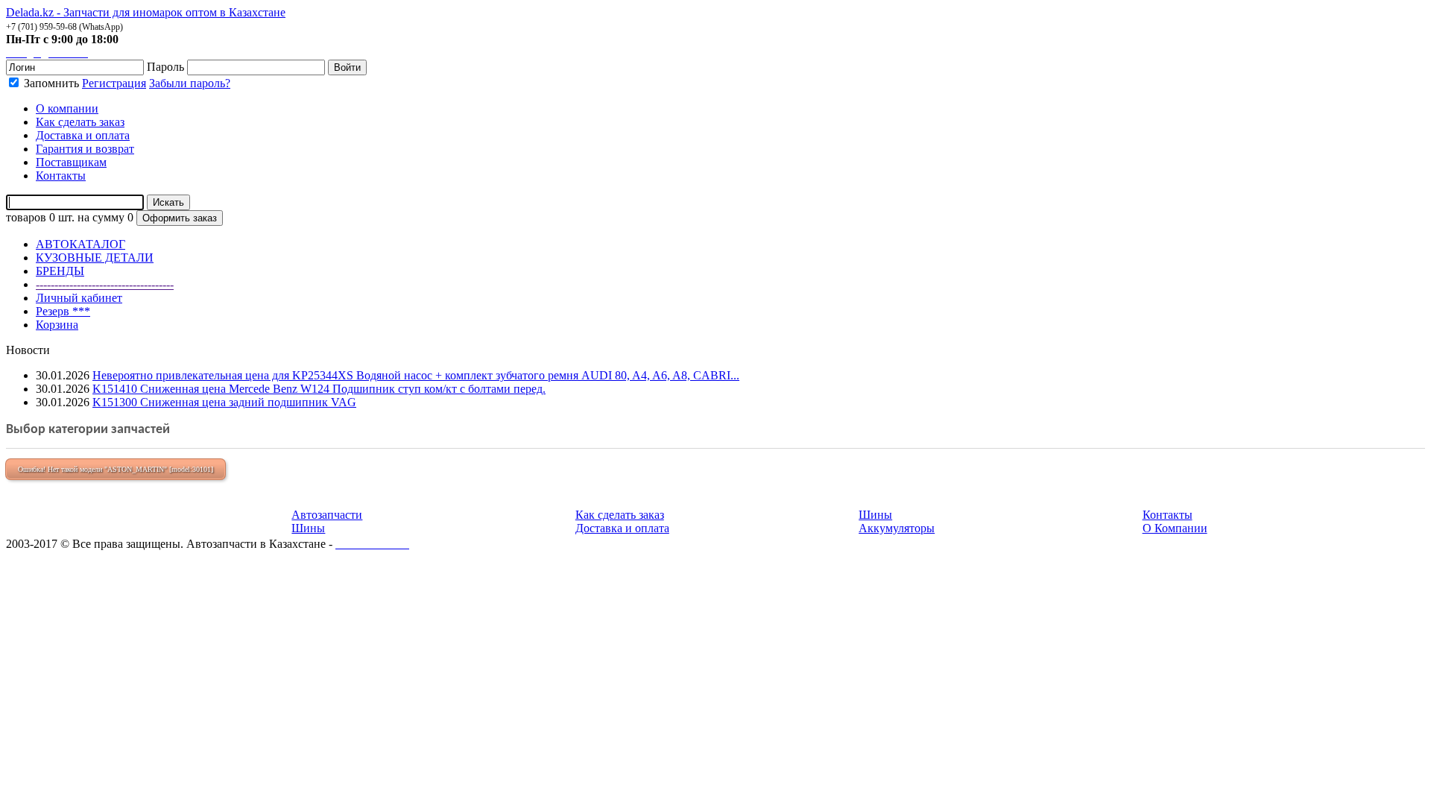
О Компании (1175, 528)
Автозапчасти (326, 514)
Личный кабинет (79, 297)
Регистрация (114, 83)
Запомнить (50, 83)
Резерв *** (63, 311)
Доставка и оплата (622, 528)
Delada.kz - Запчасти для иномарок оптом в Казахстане (145, 12)
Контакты (1167, 514)
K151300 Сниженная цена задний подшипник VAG (224, 402)
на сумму (101, 217)
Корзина (57, 324)
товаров (26, 217)
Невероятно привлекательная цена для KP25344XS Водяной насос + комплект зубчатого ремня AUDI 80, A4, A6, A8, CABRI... (415, 375)
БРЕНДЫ (60, 271)
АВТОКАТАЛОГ (80, 244)
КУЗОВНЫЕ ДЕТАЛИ (95, 257)
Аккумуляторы (897, 528)
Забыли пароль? (189, 83)
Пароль (165, 66)
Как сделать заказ (619, 514)
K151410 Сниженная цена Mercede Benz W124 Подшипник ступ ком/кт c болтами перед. (319, 388)
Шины (308, 528)
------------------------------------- (105, 284)
